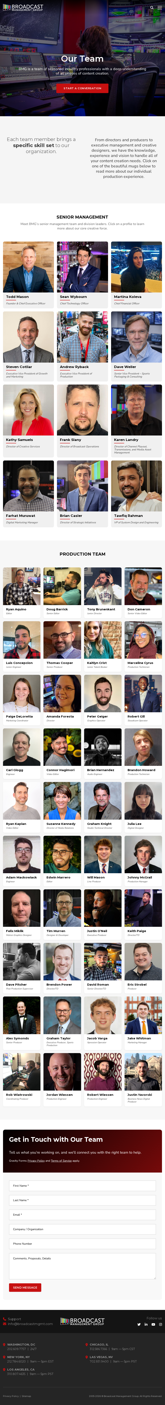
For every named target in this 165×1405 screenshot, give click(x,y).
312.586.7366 (98, 1349)
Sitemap (26, 1396)
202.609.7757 (16, 1349)
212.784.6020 (16, 1361)
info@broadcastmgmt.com (30, 1324)
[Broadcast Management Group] (23, 7)
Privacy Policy (36, 1161)
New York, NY (18, 1357)
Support (14, 1319)
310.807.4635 (16, 1374)
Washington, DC (21, 1344)
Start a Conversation (82, 88)
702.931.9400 (99, 1361)
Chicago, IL (99, 1344)
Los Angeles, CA (21, 1369)
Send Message (25, 1287)
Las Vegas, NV (101, 1357)
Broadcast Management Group (121, 1396)
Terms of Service (61, 1161)
